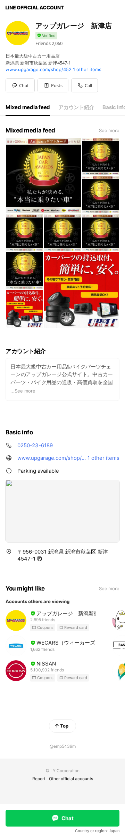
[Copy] (39, 558)
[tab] (28, 107)
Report (38, 778)
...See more (22, 391)
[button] (53, 85)
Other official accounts (71, 778)
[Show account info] (46, 36)
